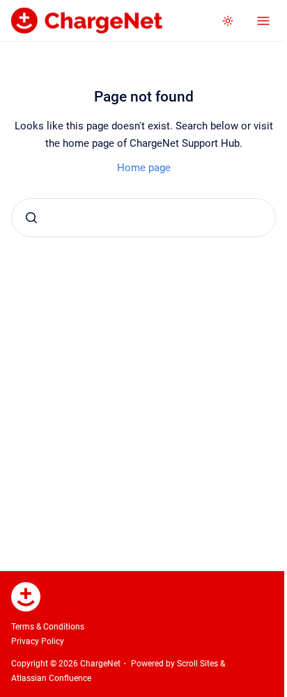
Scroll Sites (197, 663)
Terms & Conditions (47, 627)
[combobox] (143, 218)
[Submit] (31, 218)
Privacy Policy (37, 641)
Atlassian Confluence (51, 678)
